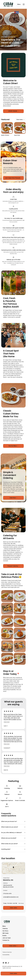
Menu (19, 4)
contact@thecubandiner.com (11, 897)
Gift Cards (5, 933)
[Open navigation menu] (23, 4)
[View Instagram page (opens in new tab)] (6, 963)
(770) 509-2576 (7, 894)
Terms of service (7, 952)
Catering (5, 928)
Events (4, 935)
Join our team (6, 938)
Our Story (5, 931)
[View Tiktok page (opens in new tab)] (8, 963)
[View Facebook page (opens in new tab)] (3, 963)
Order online (13, 908)
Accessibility (5, 954)
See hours (21, 903)
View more (6, 722)
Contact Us (5, 940)
